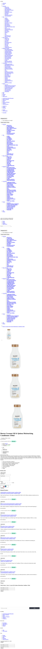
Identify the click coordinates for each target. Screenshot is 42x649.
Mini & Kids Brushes (8, 62)
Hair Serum (7, 23)
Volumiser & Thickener (9, 29)
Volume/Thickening (8, 47)
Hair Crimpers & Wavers (9, 10)
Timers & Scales (7, 79)
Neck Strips (7, 74)
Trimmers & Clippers (11, 130)
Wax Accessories (8, 89)
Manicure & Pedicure (8, 88)
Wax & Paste (7, 31)
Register (4, 94)
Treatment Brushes (8, 51)
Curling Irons (7, 8)
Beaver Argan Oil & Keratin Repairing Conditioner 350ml (10, 504)
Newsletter (4, 112)
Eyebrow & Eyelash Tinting (9, 86)
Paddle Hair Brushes (8, 53)
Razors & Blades (8, 75)
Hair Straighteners (8, 9)
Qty (3, 447)
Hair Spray (7, 30)
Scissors (6, 77)
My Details (4, 622)
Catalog (5, 122)
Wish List (4, 624)
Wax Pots (8, 132)
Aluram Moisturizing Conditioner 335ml (7, 572)
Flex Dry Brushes (8, 57)
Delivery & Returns (6, 102)
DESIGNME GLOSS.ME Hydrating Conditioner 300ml (10, 493)
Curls (6, 27)
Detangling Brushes (8, 52)
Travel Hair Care (8, 35)
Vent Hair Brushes (8, 58)
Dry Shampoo (7, 20)
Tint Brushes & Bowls (9, 80)
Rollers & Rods (7, 76)
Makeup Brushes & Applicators (10, 85)
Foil (5, 69)
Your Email (2, 645)
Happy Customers (6, 99)
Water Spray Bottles (8, 82)
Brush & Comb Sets (8, 61)
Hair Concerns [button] (5, 37)
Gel (5, 33)
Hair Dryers (7, 7)
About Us (4, 100)
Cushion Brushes (8, 54)
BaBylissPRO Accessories (11, 183)
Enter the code (2, 483)
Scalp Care (7, 46)
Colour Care (7, 39)
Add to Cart (5, 449)
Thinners (6, 78)
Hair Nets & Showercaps (9, 72)
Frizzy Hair (7, 43)
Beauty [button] (4, 83)
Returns (4, 625)
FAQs (4, 101)
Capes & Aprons (10, 185)
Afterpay (4, 103)
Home (4, 4)
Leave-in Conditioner (8, 22)
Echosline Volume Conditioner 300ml (6, 527)
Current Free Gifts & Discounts (8, 98)
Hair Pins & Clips (8, 73)
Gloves (6, 70)
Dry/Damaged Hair (8, 42)
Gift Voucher (5, 631)
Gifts (6, 34)
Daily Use (6, 41)
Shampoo (6, 18)
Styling (6, 17)
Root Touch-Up (7, 25)
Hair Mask (6, 21)
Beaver (6, 443)
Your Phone (2, 646)
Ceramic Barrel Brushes (9, 50)
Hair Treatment (7, 24)
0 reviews (3, 438)
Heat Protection (7, 28)
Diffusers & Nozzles (8, 67)
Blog (3, 92)
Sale (3, 93)
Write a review (7, 438)
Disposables (7, 91)
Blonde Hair (7, 38)
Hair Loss (6, 44)
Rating (1, 481)
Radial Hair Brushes (8, 56)
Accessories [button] (5, 63)
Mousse (6, 32)
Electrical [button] (4, 6)
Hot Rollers (9, 131)
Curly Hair (7, 40)
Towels (6, 81)
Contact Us (5, 618)
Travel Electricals (8, 15)
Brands (4, 109)
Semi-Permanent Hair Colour (10, 26)
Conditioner (7, 19)
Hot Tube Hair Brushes (9, 55)
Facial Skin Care (8, 90)
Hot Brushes (7, 11)
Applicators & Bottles (11, 182)
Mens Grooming (7, 36)
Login (4, 95)
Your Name (2, 473)
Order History (5, 623)
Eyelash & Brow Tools (9, 87)
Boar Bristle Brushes (8, 49)
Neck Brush (7, 59)
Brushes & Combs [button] (6, 48)
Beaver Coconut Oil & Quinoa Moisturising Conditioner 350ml (13, 326)
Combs (6, 60)
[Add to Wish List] (0, 514)
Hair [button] (3, 16)
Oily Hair (6, 45)
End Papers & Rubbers (9, 68)
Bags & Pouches (10, 184)
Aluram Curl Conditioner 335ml (6, 561)
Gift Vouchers (5, 110)
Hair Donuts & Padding (9, 71)
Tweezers (6, 84)
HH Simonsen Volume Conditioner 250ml (7, 538)
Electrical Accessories (11, 133)
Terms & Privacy (5, 104)
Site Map (4, 638)
